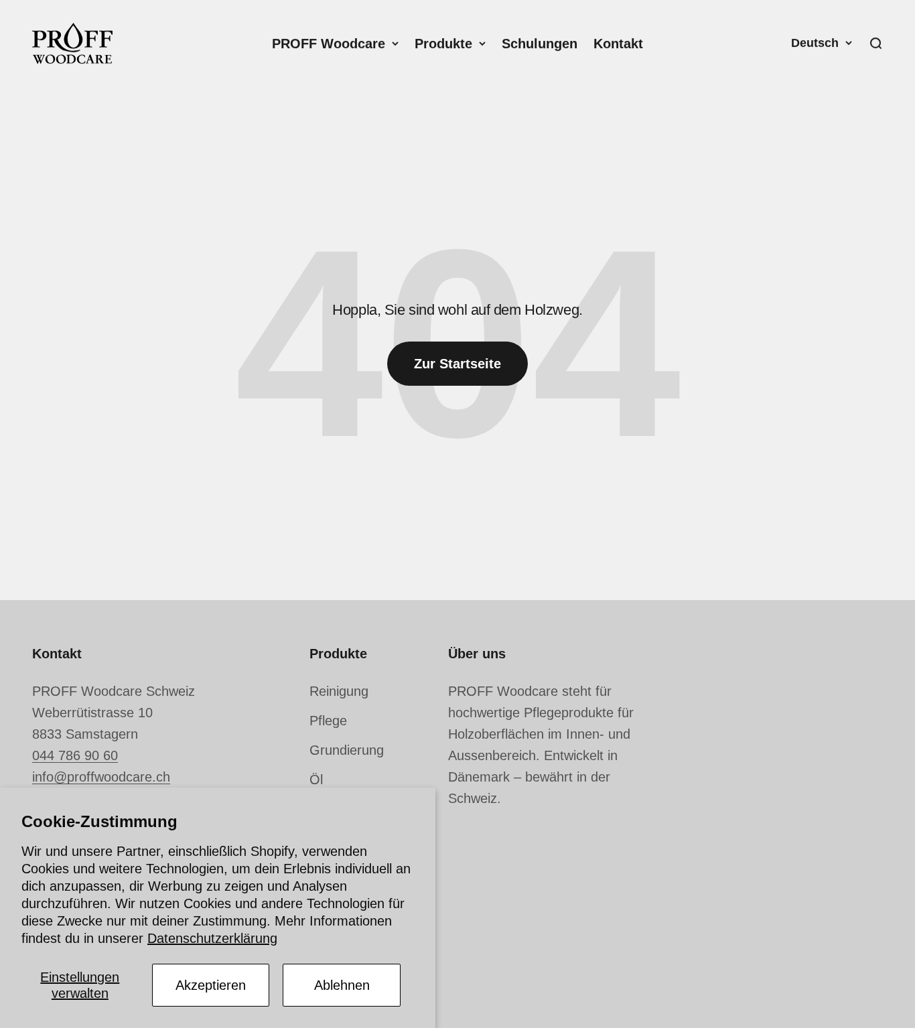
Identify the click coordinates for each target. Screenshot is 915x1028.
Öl (316, 779)
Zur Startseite (457, 363)
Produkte (443, 43)
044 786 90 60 (75, 755)
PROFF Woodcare (328, 43)
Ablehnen (342, 985)
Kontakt (618, 43)
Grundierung (346, 750)
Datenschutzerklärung (212, 938)
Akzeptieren (210, 985)
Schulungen (539, 43)
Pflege (328, 720)
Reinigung (338, 691)
